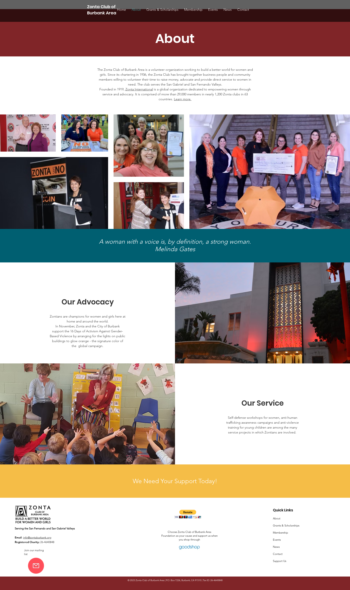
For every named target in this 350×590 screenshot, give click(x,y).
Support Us (279, 561)
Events (277, 539)
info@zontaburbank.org (37, 537)
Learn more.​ (182, 99)
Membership (280, 532)
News (276, 547)
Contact (278, 554)
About (276, 518)
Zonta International (139, 89)
